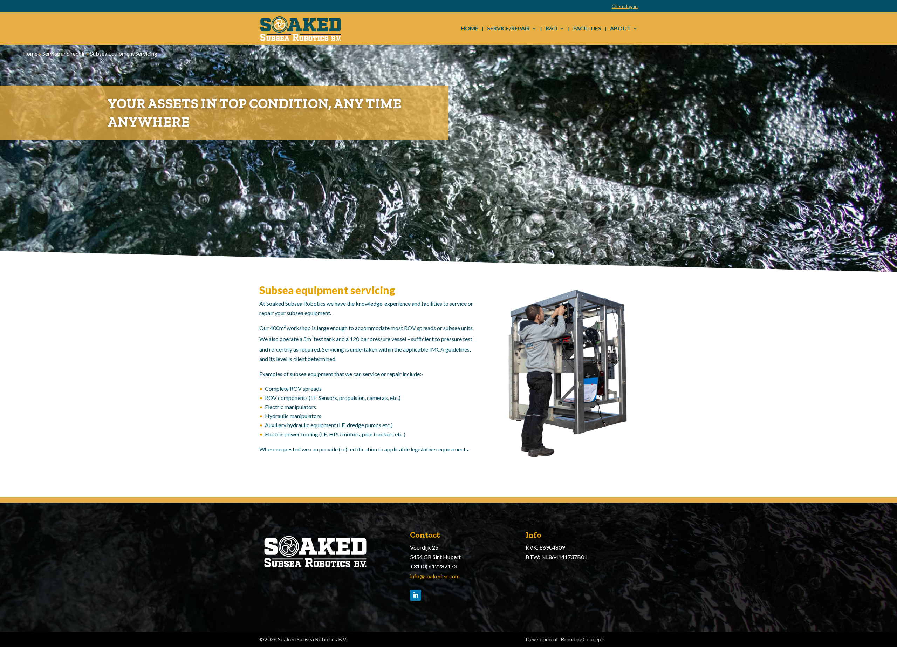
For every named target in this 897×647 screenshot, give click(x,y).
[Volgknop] (415, 595)
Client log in (625, 6)
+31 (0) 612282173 (433, 566)
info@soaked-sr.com (435, 576)
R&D (551, 29)
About (620, 29)
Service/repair (508, 29)
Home (469, 29)
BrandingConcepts (583, 639)
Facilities (587, 29)
